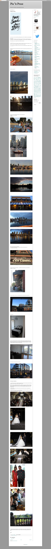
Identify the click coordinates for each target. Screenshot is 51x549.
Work (34, 97)
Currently (35, 81)
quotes (37, 88)
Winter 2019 (40, 95)
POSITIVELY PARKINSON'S (37, 49)
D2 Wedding (37, 81)
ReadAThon (40, 88)
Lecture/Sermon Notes (36, 85)
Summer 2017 (38, 91)
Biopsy (34, 78)
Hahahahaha (39, 84)
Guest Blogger (36, 84)
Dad (38, 81)
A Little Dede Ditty (36, 47)
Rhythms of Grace (36, 61)
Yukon (35, 97)
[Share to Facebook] (19, 534)
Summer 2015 (15, 535)
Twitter (40, 94)
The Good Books (37, 93)
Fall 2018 (38, 82)
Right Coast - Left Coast (36, 72)
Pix (13, 535)
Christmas (37, 79)
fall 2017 (36, 82)
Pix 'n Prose (16, 4)
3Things (12, 535)
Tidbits (34, 94)
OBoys (34, 87)
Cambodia (34, 79)
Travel (36, 94)
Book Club (40, 78)
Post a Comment (12, 538)
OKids (37, 87)
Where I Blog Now (36, 52)
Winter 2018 (37, 95)
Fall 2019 (40, 82)
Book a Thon (36, 78)
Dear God (40, 81)
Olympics (39, 87)
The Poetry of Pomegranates (37, 43)
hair (40, 84)
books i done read (36, 66)
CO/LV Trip (39, 79)
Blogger (26, 544)
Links (40, 85)
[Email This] (17, 534)
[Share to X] (18, 534)
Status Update (37, 90)
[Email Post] (16, 534)
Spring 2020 (35, 90)
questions (36, 88)
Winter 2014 (35, 95)
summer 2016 (35, 91)
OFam (36, 87)
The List (40, 93)
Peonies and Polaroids (37, 56)
